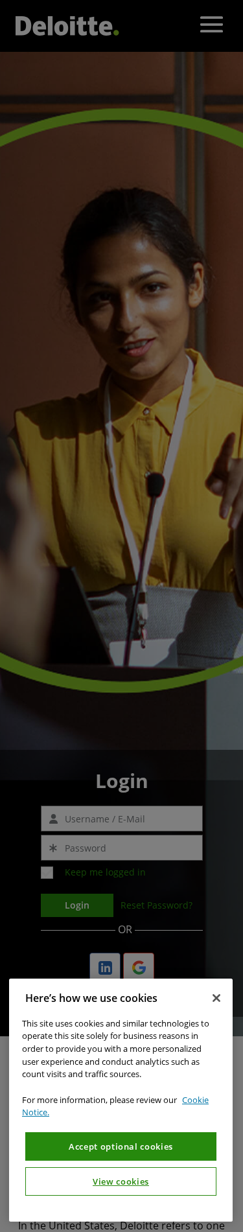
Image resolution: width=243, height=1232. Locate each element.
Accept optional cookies (121, 1146)
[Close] (216, 998)
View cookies (121, 1181)
